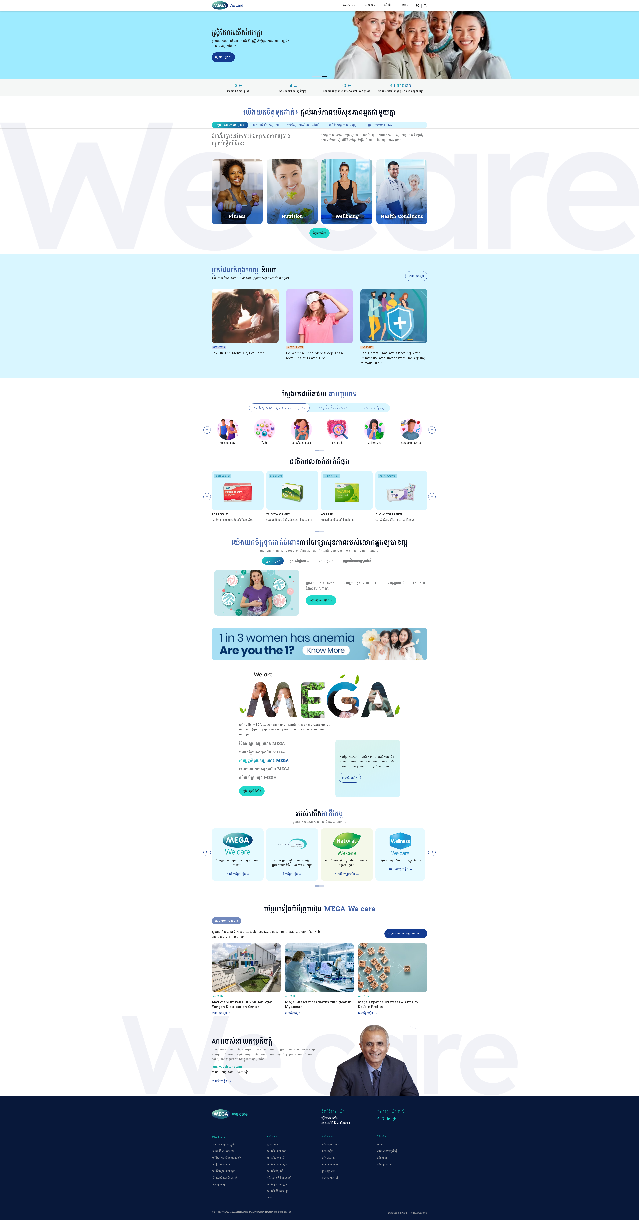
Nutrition (292, 216)
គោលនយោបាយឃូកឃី (419, 1213)
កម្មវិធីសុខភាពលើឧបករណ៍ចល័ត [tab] (304, 125)
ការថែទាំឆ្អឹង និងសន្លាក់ (277, 1184)
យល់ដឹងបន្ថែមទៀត (236, 874)
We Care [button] (348, 5)
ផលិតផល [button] (368, 5)
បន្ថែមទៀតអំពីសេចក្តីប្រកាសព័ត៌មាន (406, 933)
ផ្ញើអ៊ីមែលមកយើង (329, 1118)
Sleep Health (295, 347)
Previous (207, 430)
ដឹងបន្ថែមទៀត (290, 874)
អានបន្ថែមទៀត (416, 276)
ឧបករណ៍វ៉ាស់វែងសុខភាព (223, 1151)
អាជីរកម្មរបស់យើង (384, 1164)
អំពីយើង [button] (387, 5)
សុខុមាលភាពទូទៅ (329, 1178)
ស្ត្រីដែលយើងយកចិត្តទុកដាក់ (224, 1178)
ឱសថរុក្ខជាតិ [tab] (326, 561)
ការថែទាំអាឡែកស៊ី (275, 1171)
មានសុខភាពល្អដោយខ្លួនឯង (224, 1144)
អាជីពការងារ (382, 1158)
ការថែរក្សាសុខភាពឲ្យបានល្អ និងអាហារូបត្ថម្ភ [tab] (279, 408)
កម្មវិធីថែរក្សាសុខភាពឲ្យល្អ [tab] (343, 125)
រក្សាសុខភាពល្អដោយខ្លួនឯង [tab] (230, 125)
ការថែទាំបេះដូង (328, 1158)
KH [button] (404, 5)
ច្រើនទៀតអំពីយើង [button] (252, 791)
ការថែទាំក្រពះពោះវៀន (331, 1144)
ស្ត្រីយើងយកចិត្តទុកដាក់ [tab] (357, 561)
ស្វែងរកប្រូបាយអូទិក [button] (319, 600)
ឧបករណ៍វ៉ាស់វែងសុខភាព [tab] (265, 125)
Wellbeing (347, 216)
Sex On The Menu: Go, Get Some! (238, 353)
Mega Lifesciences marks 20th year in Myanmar (318, 1004)
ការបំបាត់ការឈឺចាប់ (330, 1164)
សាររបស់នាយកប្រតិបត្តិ (386, 1151)
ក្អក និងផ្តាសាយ (276, 476)
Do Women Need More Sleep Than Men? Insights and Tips (314, 355)
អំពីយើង (380, 1144)
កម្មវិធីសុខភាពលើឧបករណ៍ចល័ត (226, 1158)
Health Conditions (402, 216)
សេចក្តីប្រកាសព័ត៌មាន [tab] (226, 920)
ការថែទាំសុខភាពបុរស (276, 1151)
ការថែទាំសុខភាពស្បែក (387, 476)
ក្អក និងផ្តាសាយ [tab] (299, 561)
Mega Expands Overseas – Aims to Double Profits (388, 1004)
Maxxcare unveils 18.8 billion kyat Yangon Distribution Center (242, 1004)
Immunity (367, 347)
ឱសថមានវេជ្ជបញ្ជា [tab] (375, 408)
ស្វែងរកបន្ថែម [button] (319, 233)
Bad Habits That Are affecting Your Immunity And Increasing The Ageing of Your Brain (392, 358)
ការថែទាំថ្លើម (327, 1151)
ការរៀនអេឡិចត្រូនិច (221, 1164)
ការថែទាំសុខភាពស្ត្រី (223, 476)
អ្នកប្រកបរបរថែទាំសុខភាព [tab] (378, 125)
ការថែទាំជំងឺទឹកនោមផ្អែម (277, 1191)
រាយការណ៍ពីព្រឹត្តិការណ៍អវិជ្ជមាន (335, 1123)
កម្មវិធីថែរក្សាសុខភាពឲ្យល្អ (223, 1171)
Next (432, 430)
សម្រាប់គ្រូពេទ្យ (218, 1184)
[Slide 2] (319, 76)
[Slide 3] (324, 76)
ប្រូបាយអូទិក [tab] (272, 561)
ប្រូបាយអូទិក (272, 1144)
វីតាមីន (270, 1197)
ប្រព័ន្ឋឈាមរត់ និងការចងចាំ (279, 1178)
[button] (417, 6)
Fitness (237, 216)
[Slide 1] (314, 76)
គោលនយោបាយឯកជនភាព (397, 1213)
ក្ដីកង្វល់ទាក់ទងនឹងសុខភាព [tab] (334, 408)
